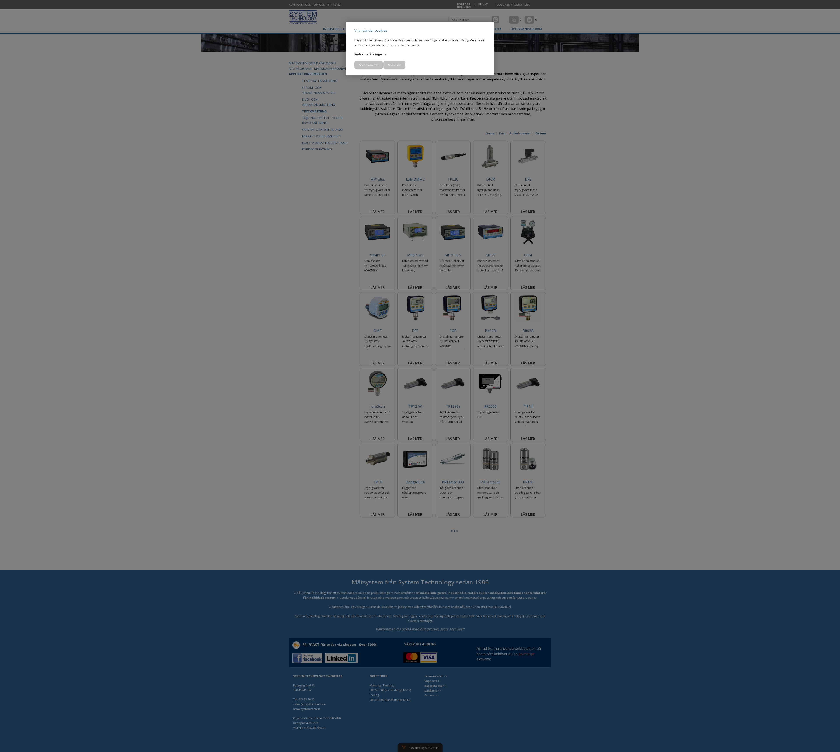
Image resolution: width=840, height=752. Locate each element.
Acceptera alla (368, 65)
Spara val (394, 65)
